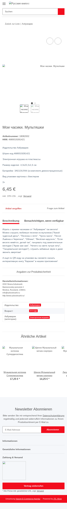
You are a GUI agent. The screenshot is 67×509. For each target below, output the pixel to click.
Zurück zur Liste (12, 24)
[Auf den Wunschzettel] (58, 41)
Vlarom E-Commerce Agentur (28, 499)
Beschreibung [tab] (10, 221)
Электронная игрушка (39, 317)
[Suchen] (61, 11)
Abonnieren (53, 429)
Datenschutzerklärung (53, 415)
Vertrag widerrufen (33, 486)
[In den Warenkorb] (4, 33)
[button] (52, 3)
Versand (27, 196)
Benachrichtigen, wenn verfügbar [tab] (44, 221)
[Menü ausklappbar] (4, 3)
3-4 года (33, 311)
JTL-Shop (57, 499)
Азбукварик (35, 305)
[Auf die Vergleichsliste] (49, 41)
